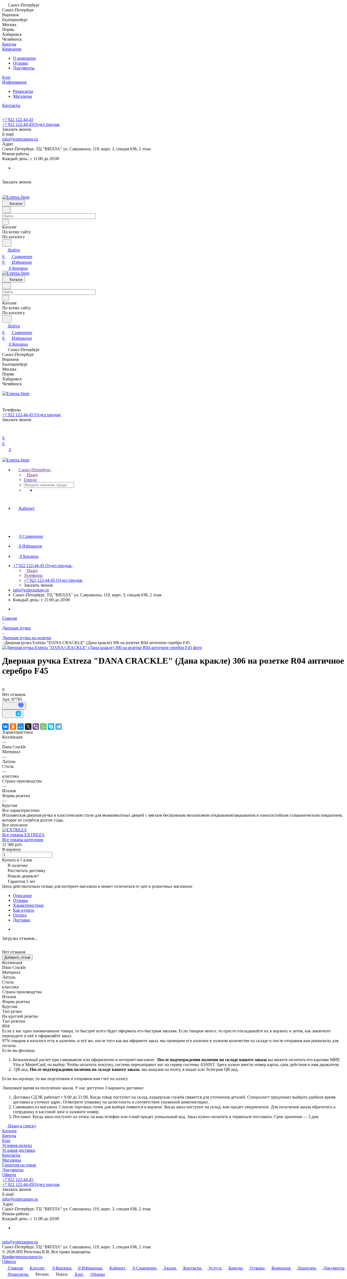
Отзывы (20, 63)
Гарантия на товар (19, 1165)
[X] (28, 726)
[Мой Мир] (20, 726)
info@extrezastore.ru (20, 139)
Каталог (9, 1130)
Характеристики (28, 905)
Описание (22, 895)
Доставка (21, 920)
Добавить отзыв (17, 957)
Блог (6, 1140)
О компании (24, 58)
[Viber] (36, 726)
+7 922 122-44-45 (17, 119)
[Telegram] (58, 726)
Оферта (9, 1174)
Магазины (22, 96)
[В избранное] (14, 706)
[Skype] (51, 726)
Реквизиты (23, 91)
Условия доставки (18, 1150)
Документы (23, 68)
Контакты (11, 1155)
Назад (32, 474)
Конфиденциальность (22, 1256)
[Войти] (4, 431)
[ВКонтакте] (5, 726)
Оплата (20, 915)
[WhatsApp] (43, 726)
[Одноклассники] (13, 726)
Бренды (9, 1135)
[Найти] (6, 243)
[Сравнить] (12, 714)
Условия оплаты (17, 1145)
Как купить (23, 910)
